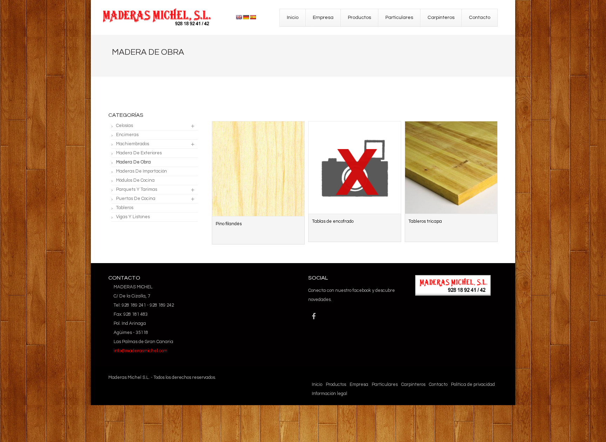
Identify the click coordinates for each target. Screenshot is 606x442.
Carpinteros (413, 384)
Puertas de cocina (135, 198)
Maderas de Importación (141, 171)
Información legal (329, 393)
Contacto (438, 384)
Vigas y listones (133, 216)
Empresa (359, 384)
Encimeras (127, 134)
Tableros (124, 207)
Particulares (385, 384)
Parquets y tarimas (136, 189)
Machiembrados (132, 143)
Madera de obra (133, 162)
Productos (336, 384)
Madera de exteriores (139, 152)
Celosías (124, 125)
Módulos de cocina (135, 180)
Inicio (317, 384)
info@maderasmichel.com (140, 350)
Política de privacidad (473, 384)
